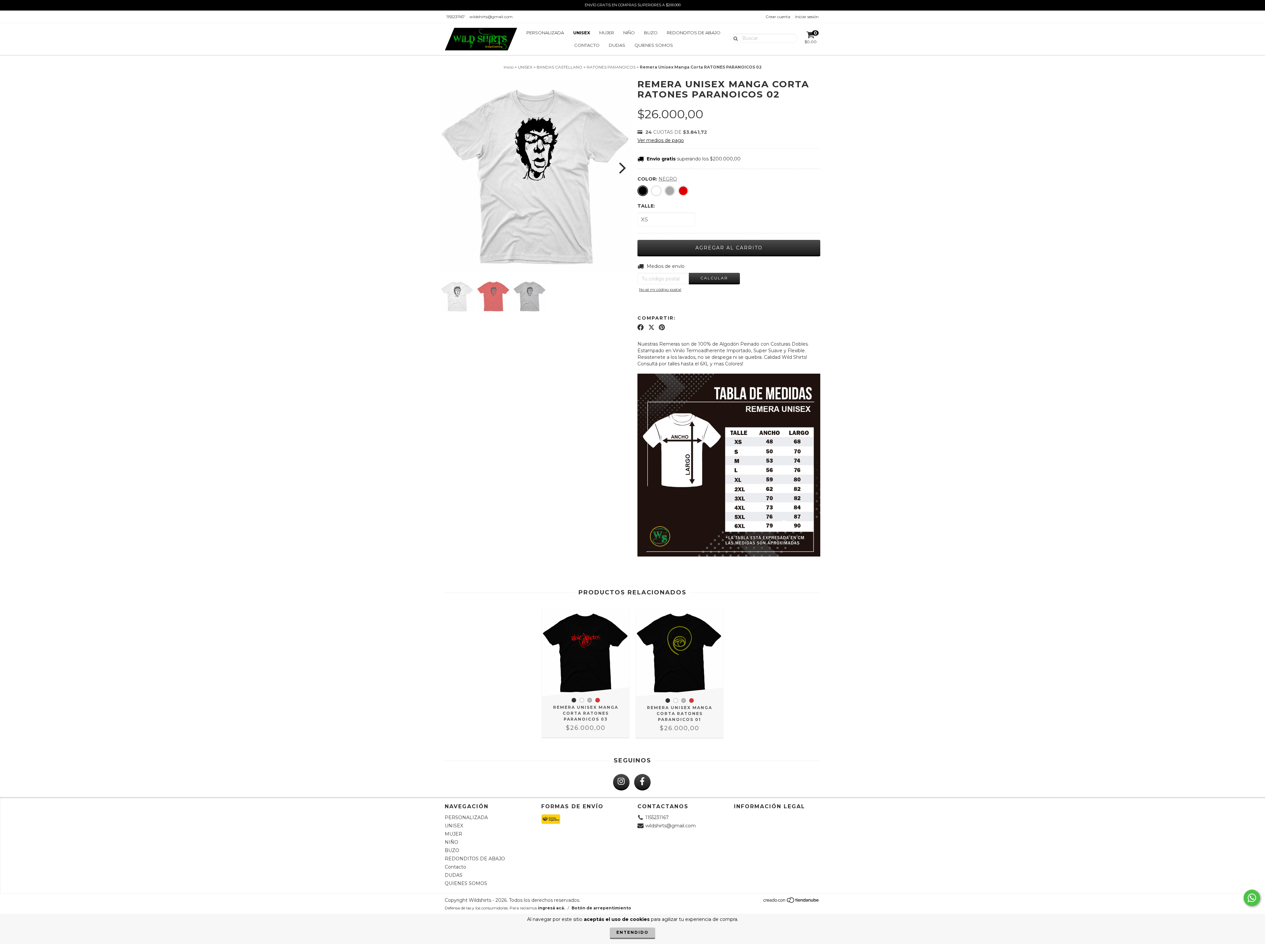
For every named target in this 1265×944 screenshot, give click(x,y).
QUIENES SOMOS (653, 45)
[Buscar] (734, 38)
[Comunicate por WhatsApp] (1252, 898)
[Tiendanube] (791, 902)
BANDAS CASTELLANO (559, 67)
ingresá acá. (551, 907)
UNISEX (581, 32)
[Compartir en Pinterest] (662, 327)
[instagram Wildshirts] (621, 782)
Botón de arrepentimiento (601, 907)
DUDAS (617, 45)
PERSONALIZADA (545, 32)
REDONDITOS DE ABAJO (693, 32)
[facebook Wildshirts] (642, 782)
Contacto (587, 45)
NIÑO (629, 32)
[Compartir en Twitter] (651, 327)
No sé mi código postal (660, 289)
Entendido (632, 932)
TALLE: (646, 206)
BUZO (651, 32)
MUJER (606, 32)
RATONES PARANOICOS (611, 67)
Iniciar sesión (807, 16)
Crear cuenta (778, 16)
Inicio (509, 67)
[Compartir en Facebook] (640, 327)
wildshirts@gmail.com (491, 16)
